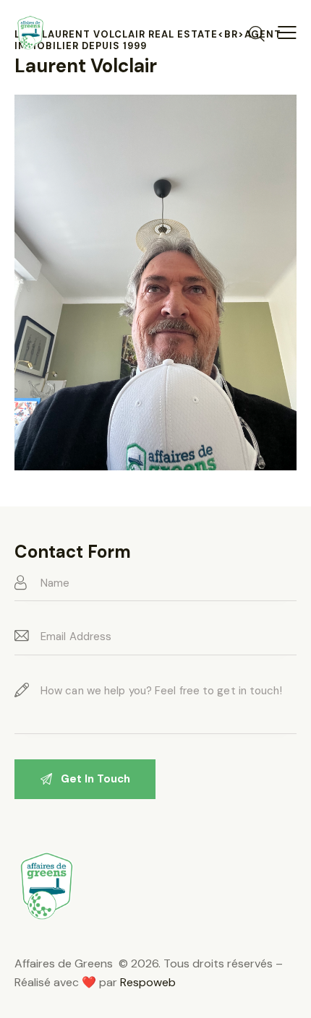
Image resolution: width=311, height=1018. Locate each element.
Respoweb (148, 982)
